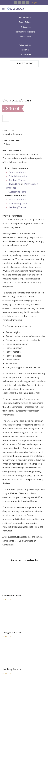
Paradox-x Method (17, 172)
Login (31, 3)
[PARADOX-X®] (16, 8)
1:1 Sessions (25, 27)
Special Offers (25, 36)
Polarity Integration (17, 176)
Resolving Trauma (17, 180)
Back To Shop (25, 63)
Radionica (25, 50)
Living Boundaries (11, 632)
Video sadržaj (25, 45)
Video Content (25, 17)
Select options (24, 580)
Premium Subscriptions (25, 32)
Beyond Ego (14, 184)
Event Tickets (25, 22)
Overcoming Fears (17, 191)
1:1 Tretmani (25, 54)
